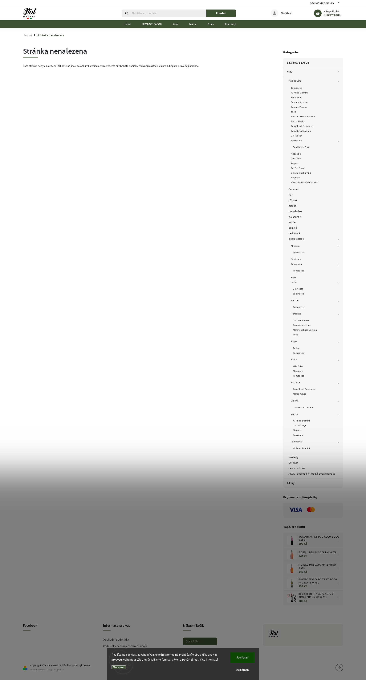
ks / (192, 641)
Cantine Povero (299, 107)
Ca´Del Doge (297, 168)
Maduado (298, 371)
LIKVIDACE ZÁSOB (298, 63)
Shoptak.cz (59, 669)
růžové (293, 200)
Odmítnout (242, 670)
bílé (291, 195)
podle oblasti (296, 239)
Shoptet (41, 669)
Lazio (294, 282)
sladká (292, 206)
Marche (295, 300)
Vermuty (294, 463)
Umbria (295, 400)
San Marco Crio (301, 147)
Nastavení (118, 667)
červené (294, 190)
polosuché (295, 217)
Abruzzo (295, 246)
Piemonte (296, 313)
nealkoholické (297, 468)
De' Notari (298, 289)
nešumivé (294, 233)
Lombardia (297, 441)
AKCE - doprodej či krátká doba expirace (312, 474)
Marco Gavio (297, 121)
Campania (296, 264)
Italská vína (295, 81)
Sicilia (294, 359)
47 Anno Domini (299, 92)
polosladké (295, 211)
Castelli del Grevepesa (302, 126)
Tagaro (295, 163)
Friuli (293, 277)
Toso (293, 111)
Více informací (209, 660)
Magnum (295, 177)
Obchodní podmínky (322, 3)
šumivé (293, 228)
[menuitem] (130, 24)
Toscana (295, 382)
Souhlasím (242, 658)
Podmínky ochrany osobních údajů (125, 646)
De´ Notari (296, 135)
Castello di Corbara (301, 131)
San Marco (296, 140)
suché (292, 222)
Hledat (221, 13)
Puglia (294, 341)
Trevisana (296, 97)
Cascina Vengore (299, 102)
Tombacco (296, 88)
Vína (289, 71)
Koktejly (293, 457)
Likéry (291, 483)
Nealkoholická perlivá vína (305, 182)
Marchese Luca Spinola (303, 116)
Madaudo (296, 154)
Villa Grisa (296, 158)
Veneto (294, 414)
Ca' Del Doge (299, 425)
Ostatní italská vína (301, 173)
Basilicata (296, 259)
